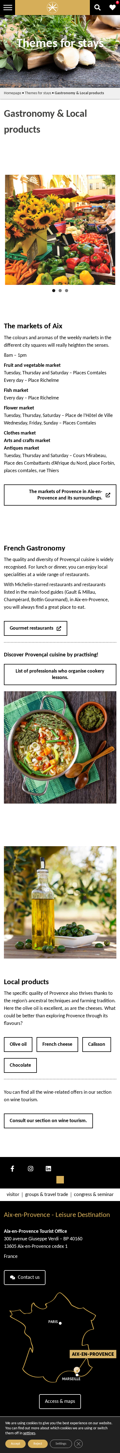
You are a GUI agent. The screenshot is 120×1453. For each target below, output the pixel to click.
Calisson (96, 1044)
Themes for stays (38, 93)
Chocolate (20, 1065)
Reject (37, 1443)
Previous (13, 230)
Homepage (12, 93)
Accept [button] (15, 1443)
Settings (61, 1443)
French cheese (57, 1044)
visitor (13, 1194)
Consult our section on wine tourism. (48, 1121)
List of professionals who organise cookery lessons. (60, 674)
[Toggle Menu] (7, 7)
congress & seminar (94, 1194)
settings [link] (29, 1433)
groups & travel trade (46, 1194)
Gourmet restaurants (31, 628)
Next (106, 230)
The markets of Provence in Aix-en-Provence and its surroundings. (65, 495)
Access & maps (60, 1401)
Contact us (29, 1277)
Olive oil (18, 1044)
